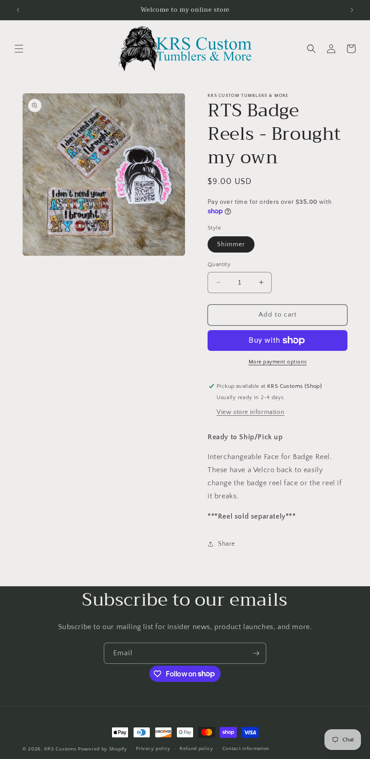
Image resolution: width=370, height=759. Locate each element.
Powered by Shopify (102, 749)
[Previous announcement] (18, 10)
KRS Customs (60, 749)
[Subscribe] (256, 653)
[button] (19, 49)
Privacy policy (153, 748)
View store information (250, 412)
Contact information (245, 748)
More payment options (278, 362)
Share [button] (226, 543)
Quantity (219, 264)
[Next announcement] (352, 10)
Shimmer (231, 244)
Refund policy (196, 748)
